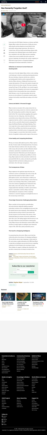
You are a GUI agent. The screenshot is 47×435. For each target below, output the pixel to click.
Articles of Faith (35, 359)
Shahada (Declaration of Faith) (38, 361)
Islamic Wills (34, 406)
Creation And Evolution (24, 256)
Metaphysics (17, 257)
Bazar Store (34, 401)
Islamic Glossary (5, 387)
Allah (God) (4, 359)
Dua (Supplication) (5, 369)
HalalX (3, 405)
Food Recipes (4, 382)
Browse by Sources (20, 388)
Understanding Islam (6, 371)
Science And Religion (32, 257)
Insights (3, 383)
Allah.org (3, 400)
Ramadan (33, 366)
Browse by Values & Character (22, 385)
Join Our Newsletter (20, 366)
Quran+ (3, 362)
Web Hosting (34, 410)
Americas (15, 253)
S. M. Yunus (19, 308)
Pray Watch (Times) (5, 366)
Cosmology (15, 256)
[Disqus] (23, 335)
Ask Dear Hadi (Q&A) (21, 359)
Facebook (5, 416)
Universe (11, 259)
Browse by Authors (20, 383)
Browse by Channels (21, 390)
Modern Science (23, 257)
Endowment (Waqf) (35, 405)
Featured (28, 253)
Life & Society (19, 380)
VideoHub (4, 392)
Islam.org (4, 401)
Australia (33, 387)
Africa (33, 390)
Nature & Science (20, 382)
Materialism (11, 257)
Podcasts (3, 393)
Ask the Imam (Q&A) (21, 361)
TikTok (4, 422)
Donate (33, 400)
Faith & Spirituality (6, 5)
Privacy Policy (19, 405)
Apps (3, 379)
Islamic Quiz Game (5, 390)
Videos (14, 255)
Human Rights (34, 379)
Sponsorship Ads (35, 408)
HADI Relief (4, 403)
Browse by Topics (20, 387)
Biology (41, 305)
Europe (33, 385)
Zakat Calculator (5, 372)
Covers (3, 380)
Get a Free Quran (20, 364)
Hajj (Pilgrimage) (35, 367)
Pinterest (4, 424)
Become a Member (20, 369)
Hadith (3, 364)
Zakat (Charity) (34, 364)
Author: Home (12, 284)
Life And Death (32, 256)
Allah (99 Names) (35, 357)
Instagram (5, 419)
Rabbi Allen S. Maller (6, 305)
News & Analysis (35, 382)
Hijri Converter (5, 367)
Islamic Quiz (4, 388)
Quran (3, 361)
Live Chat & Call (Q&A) (21, 362)
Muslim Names (5, 385)
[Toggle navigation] (45, 2)
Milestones (19, 403)
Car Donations (34, 403)
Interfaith (4, 307)
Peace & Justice (35, 380)
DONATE (37, 2)
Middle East (34, 392)
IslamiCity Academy (5, 406)
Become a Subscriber (21, 367)
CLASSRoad (4, 408)
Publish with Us (20, 406)
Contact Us (19, 401)
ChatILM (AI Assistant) (21, 357)
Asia (32, 388)
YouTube (4, 421)
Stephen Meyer (18, 282)
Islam (3, 357)
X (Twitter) (4, 417)
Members (18, 371)
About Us (18, 400)
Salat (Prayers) (34, 362)
